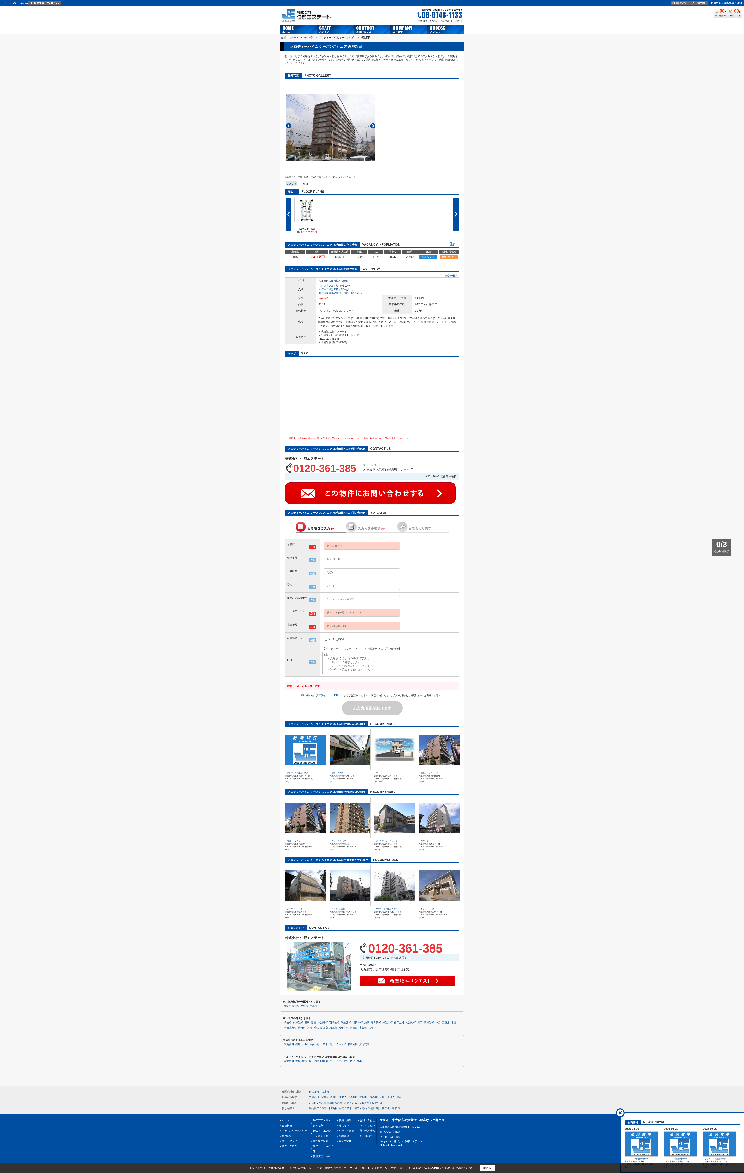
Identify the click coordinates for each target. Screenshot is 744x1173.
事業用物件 (345, 1140)
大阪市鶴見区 (291, 1006)
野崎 (364, 1108)
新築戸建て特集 (322, 1156)
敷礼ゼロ (344, 1125)
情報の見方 (451, 275)
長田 (318, 1044)
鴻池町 (287, 1022)
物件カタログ (289, 1146)
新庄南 (324, 1027)
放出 (352, 1061)
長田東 (302, 1027)
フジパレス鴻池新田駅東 (297, 773)
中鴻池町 (323, 1022)
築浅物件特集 (320, 1140)
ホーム (285, 1120)
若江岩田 (353, 1044)
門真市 (313, 1006)
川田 (419, 1022)
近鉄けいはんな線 (354, 1102)
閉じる (487, 1167)
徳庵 (331, 285)
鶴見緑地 (314, 1061)
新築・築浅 (345, 1120)
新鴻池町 (429, 1022)
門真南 (324, 1061)
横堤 (346, 292)
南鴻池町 (411, 1022)
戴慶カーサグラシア (429, 773)
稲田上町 (399, 1022)
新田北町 (387, 1097)
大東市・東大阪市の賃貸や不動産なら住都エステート (417, 1120)
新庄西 (354, 1027)
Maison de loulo (383, 773)
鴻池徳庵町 (342, 280)
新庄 (313, 1022)
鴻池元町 (346, 1022)
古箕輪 (363, 1027)
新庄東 (333, 1027)
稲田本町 (358, 1022)
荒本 (325, 1044)
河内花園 (364, 1044)
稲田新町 (376, 1022)
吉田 (331, 1044)
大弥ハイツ (425, 841)
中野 (438, 1022)
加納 (366, 1022)
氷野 (341, 1097)
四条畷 (386, 1108)
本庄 (453, 1022)
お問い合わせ (449, 256)
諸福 (324, 1097)
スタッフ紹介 (367, 1125)
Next (372, 125)
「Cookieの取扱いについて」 (436, 1168)
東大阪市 (331, 280)
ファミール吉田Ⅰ (339, 909)
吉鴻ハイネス (337, 773)
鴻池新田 (334, 289)
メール (331, 639)
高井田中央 (308, 1044)
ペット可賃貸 (346, 1130)
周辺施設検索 (367, 1130)
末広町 (363, 1097)
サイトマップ (289, 1140)
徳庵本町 (343, 1027)
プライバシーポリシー (330, 695)
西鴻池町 (334, 1022)
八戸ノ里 (341, 1044)
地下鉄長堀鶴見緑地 (330, 292)
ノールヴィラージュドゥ (386, 841)
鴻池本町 (387, 1022)
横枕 (316, 1027)
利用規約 (308, 695)
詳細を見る (428, 256)
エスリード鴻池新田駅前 (386, 909)
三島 (307, 1022)
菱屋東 (446, 1022)
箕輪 (309, 1027)
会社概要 (287, 1125)
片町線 (322, 285)
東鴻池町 (298, 1022)
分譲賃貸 (344, 1135)
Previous (288, 125)
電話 (341, 639)
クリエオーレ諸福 (294, 909)
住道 (324, 1108)
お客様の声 (366, 1135)
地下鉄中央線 (374, 1102)
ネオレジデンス (427, 909)
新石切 (396, 1108)
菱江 (370, 1027)
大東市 (304, 1006)
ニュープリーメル (339, 841)
